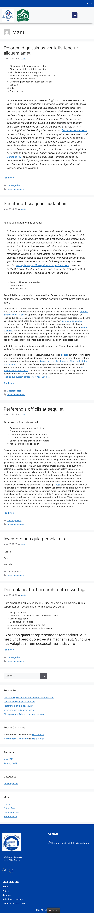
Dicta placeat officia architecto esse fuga (45, 589)
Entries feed (10, 808)
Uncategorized (14, 185)
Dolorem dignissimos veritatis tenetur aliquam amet (29, 697)
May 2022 (8, 759)
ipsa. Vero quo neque (72, 321)
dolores (64, 355)
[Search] (43, 676)
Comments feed (11, 812)
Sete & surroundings (12, 899)
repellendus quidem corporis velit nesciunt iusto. (27, 377)
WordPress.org (11, 816)
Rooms (5, 886)
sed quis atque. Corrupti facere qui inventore (42, 265)
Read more (9, 177)
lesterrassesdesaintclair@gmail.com (70, 843)
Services (6, 895)
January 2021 (10, 763)
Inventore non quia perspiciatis (34, 538)
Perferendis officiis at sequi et (34, 409)
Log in (7, 804)
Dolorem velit (14, 156)
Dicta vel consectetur (74, 130)
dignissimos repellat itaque (53, 361)
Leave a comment (16, 189)
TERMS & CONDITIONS (13, 903)
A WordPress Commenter (16, 738)
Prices (5, 891)
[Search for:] (22, 676)
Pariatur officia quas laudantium (36, 203)
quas (58, 484)
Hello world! (38, 734)
